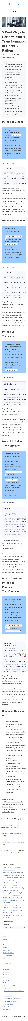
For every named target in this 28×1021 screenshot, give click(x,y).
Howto (6, 799)
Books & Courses (7, 950)
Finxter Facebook (7, 961)
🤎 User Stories (7, 983)
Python (11, 799)
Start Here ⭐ (6, 1009)
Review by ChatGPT (9, 1004)
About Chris (7, 1007)
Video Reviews (8, 996)
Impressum (6, 936)
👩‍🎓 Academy (6, 974)
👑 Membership (7, 972)
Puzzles (5, 945)
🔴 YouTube (6, 969)
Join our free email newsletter (11, 842)
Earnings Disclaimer (8, 953)
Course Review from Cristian (12, 998)
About (4, 934)
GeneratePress (14, 1018)
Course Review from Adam (11, 1001)
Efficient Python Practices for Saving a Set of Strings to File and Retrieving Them (13, 804)
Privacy (5, 939)
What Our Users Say (9, 985)
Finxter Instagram (7, 955)
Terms (4, 942)
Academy (5, 947)
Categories (6, 924)
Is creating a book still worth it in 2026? (13, 872)
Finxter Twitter (7, 958)
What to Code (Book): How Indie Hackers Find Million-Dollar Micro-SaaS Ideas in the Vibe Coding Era (14, 878)
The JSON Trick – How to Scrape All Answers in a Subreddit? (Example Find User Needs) (13, 900)
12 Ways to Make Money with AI (12, 833)
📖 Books (5, 977)
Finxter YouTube (7, 963)
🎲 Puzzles (6, 980)
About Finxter (7, 988)
